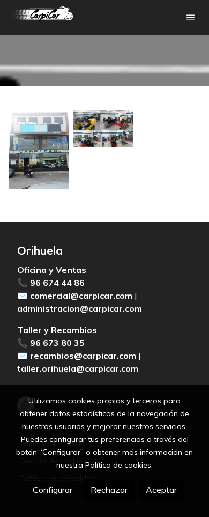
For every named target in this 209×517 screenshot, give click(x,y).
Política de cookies (118, 465)
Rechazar (109, 489)
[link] (43, 17)
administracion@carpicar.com (79, 308)
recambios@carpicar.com (83, 355)
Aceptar (161, 489)
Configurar (52, 489)
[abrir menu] (190, 17)
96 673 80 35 (57, 342)
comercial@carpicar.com (81, 295)
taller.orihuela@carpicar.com (77, 368)
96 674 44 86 (57, 282)
